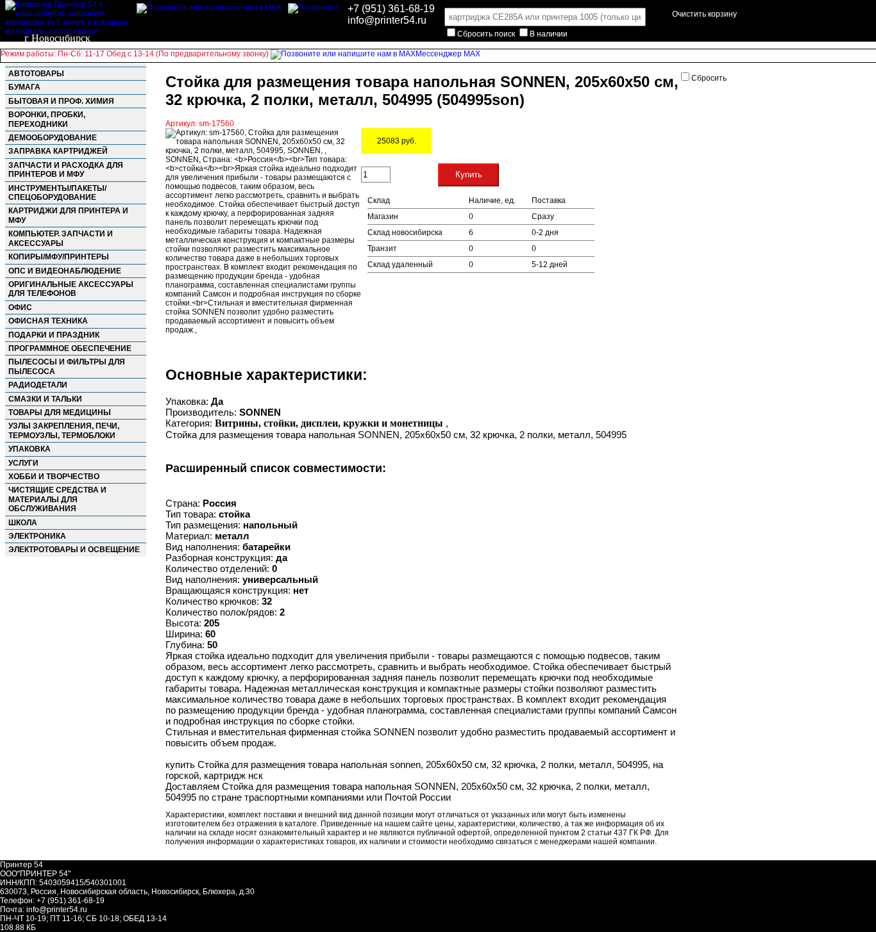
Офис (20, 307)
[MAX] (209, 7)
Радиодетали (37, 384)
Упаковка (29, 449)
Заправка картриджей (58, 151)
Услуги (23, 463)
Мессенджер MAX (448, 53)
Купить (468, 174)
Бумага (24, 87)
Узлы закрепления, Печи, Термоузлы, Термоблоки (63, 430)
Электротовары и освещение (74, 549)
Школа (22, 522)
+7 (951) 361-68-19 (391, 8)
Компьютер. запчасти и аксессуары (60, 238)
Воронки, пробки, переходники (46, 119)
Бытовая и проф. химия (61, 101)
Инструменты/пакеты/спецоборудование (57, 193)
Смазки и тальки (45, 399)
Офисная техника (48, 320)
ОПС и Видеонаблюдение (64, 270)
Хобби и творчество (53, 476)
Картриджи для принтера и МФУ (68, 215)
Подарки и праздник (53, 335)
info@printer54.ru (387, 20)
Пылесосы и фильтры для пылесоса (66, 366)
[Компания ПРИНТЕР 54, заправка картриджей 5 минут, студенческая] (313, 7)
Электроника (37, 536)
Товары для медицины (59, 412)
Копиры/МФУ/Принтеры (58, 256)
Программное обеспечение (69, 348)
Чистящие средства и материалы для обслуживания (57, 499)
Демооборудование (52, 137)
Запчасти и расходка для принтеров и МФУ (65, 170)
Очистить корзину (704, 14)
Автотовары (36, 73)
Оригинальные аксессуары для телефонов (70, 289)
